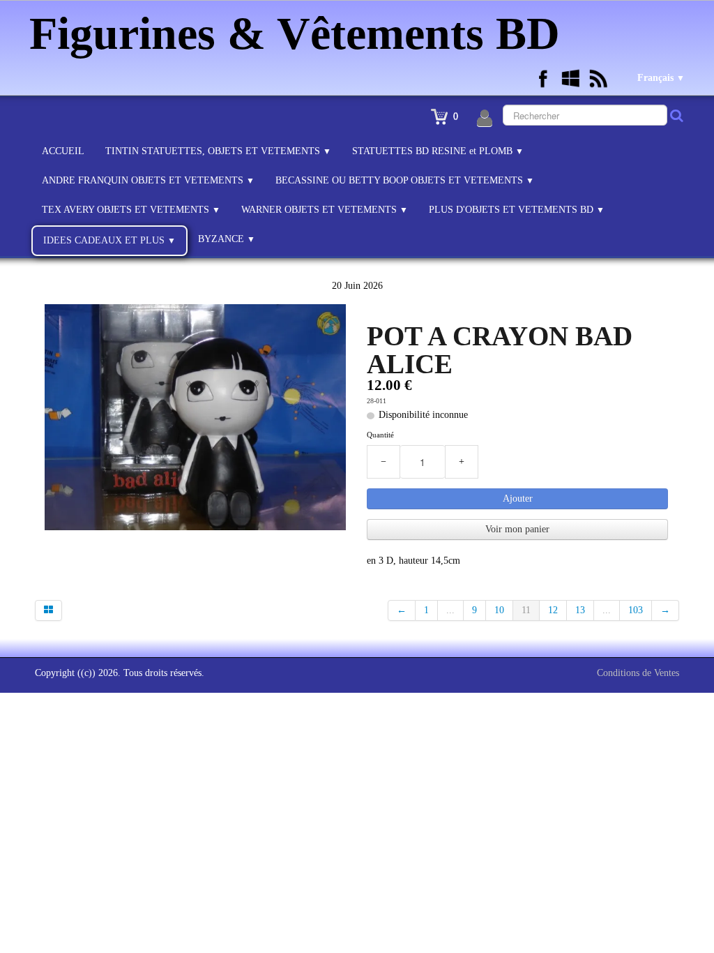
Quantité (380, 434)
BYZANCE (226, 239)
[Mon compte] (484, 118)
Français (661, 78)
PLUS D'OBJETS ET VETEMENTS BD (517, 209)
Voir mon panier (517, 529)
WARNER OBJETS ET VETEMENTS (324, 209)
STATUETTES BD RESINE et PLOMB (438, 151)
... (450, 610)
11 (526, 610)
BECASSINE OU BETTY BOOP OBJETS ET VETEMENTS (404, 180)
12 (553, 610)
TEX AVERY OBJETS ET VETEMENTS (131, 209)
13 (580, 610)
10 (499, 610)
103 (635, 610)
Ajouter (518, 498)
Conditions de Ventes (638, 673)
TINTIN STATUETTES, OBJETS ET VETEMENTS (218, 151)
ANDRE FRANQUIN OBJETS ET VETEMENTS (148, 180)
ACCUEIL (63, 151)
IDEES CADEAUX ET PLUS (109, 240)
